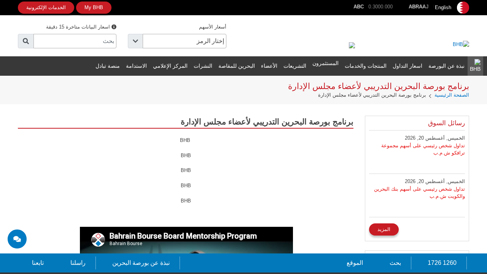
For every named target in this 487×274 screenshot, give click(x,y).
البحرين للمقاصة (236, 66)
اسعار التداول (407, 66)
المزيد (383, 229)
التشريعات (294, 66)
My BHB (93, 7)
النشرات (203, 66)
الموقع (355, 263)
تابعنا (38, 263)
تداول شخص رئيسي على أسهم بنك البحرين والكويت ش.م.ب (419, 192)
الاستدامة (136, 66)
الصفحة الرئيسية (451, 95)
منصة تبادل (107, 66)
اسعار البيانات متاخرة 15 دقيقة (78, 27)
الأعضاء (269, 66)
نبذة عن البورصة (446, 66)
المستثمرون (325, 63)
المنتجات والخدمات (366, 66)
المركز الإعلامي (170, 66)
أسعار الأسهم (212, 27)
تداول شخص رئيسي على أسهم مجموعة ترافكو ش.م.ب (423, 149)
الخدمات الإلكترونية (46, 7)
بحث (395, 263)
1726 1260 (442, 263)
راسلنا (78, 263)
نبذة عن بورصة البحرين (141, 263)
